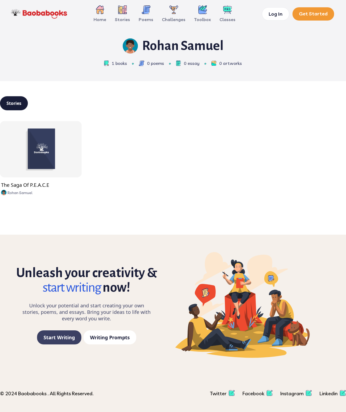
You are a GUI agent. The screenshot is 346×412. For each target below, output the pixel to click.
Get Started (313, 14)
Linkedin (329, 393)
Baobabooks (33, 393)
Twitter (219, 393)
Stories (13, 103)
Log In (275, 14)
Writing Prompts (110, 337)
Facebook (253, 393)
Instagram (292, 393)
